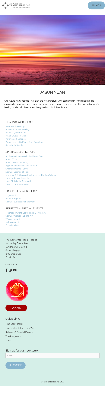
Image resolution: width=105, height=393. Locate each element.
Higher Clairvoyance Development (21, 165)
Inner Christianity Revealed (18, 181)
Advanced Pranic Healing (17, 129)
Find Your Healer (14, 324)
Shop (8, 340)
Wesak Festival (12, 219)
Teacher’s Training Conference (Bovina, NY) (25, 213)
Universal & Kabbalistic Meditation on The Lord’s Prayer (31, 175)
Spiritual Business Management (20, 202)
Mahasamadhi (12, 222)
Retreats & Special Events (19, 332)
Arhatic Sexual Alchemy (16, 162)
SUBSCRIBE (15, 365)
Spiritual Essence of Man (17, 172)
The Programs (13, 336)
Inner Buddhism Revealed (17, 178)
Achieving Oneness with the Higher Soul (24, 156)
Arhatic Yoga (11, 159)
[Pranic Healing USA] (16, 5)
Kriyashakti (10, 195)
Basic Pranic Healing (14, 126)
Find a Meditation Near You (19, 328)
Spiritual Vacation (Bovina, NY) (19, 216)
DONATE (16, 307)
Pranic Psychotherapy (15, 132)
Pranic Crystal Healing (15, 136)
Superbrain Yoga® (14, 145)
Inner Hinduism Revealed (17, 184)
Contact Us (11, 264)
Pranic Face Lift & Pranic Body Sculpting (24, 142)
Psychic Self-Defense (15, 139)
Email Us (10, 257)
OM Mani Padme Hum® (16, 169)
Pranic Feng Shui (13, 198)
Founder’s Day (12, 225)
